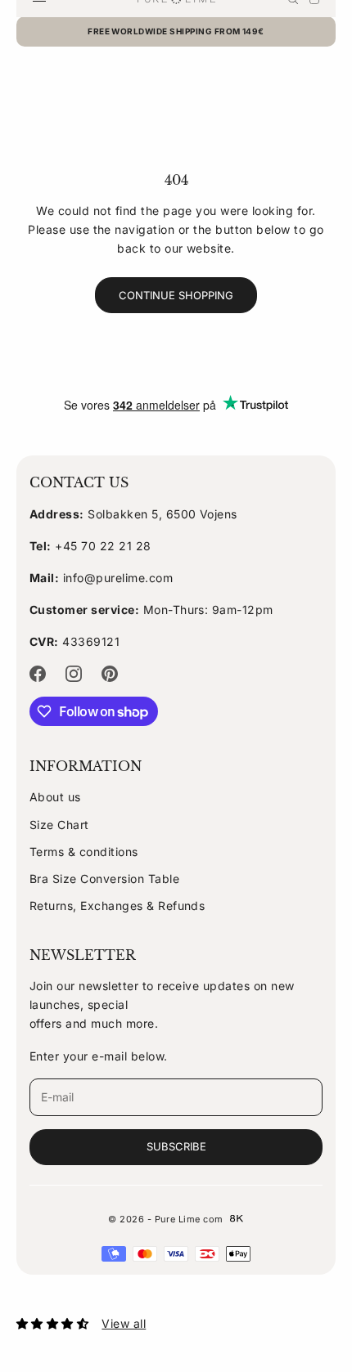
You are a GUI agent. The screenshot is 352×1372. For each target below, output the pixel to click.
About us (55, 797)
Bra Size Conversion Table (104, 879)
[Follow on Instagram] (73, 674)
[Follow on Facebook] (37, 674)
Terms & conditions (83, 852)
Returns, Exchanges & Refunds (117, 905)
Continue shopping (176, 295)
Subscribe (176, 1146)
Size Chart (59, 825)
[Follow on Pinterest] (110, 674)
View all (124, 1323)
